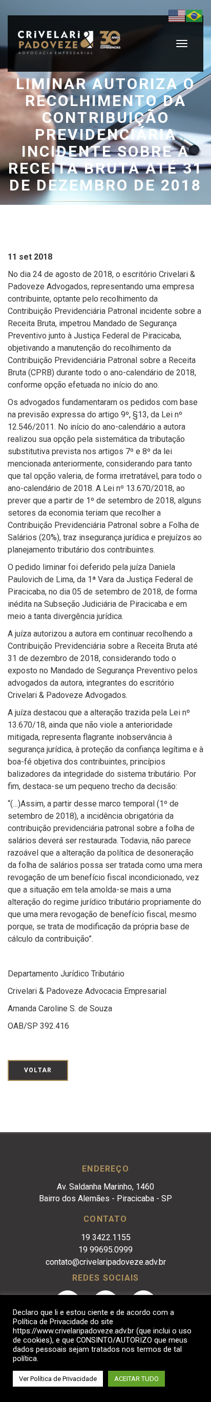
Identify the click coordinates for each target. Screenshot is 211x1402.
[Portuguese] (194, 15)
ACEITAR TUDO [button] (136, 1379)
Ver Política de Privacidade (58, 1379)
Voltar (38, 1070)
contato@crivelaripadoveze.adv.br (106, 1262)
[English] (177, 15)
